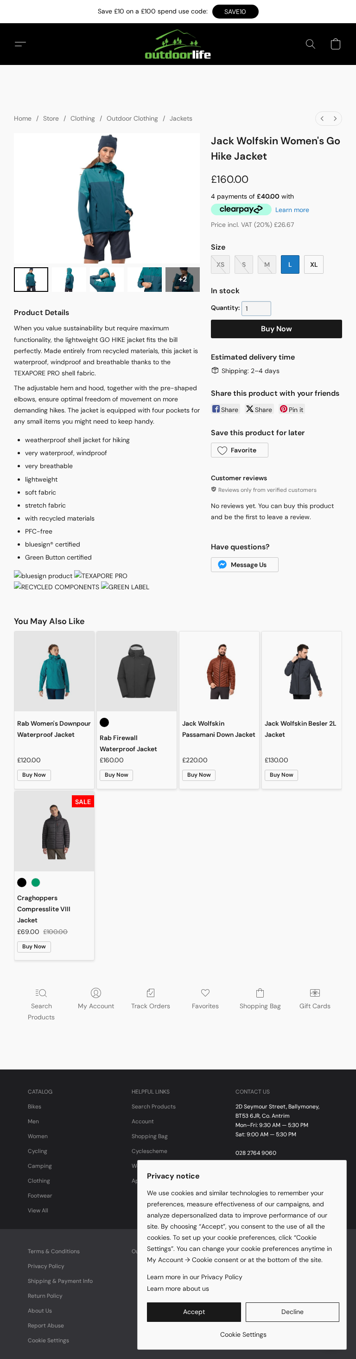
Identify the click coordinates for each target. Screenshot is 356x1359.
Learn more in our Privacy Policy (194, 1277)
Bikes (34, 1106)
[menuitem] (322, 118)
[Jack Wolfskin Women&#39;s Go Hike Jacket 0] (31, 279)
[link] (243, 1331)
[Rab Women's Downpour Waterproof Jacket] (54, 671)
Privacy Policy (46, 1266)
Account (143, 1121)
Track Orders (150, 1006)
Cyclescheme (149, 1151)
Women (38, 1136)
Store (51, 118)
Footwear (40, 1195)
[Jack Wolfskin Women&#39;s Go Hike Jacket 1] (69, 279)
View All (38, 1210)
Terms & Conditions (54, 1251)
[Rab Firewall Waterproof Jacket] (137, 671)
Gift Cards (315, 1006)
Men (33, 1121)
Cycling (37, 1151)
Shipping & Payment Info (60, 1281)
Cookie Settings (48, 1340)
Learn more (292, 210)
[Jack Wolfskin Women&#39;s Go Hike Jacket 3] (144, 279)
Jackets (181, 118)
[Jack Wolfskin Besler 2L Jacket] (302, 671)
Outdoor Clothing (132, 118)
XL (314, 264)
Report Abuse (46, 1325)
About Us (40, 1310)
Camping (40, 1166)
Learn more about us (178, 1288)
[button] (235, 12)
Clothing (82, 118)
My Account (96, 1006)
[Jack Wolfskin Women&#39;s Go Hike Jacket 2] (107, 279)
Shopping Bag (260, 1006)
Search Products (41, 1011)
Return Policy (45, 1296)
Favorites (205, 1006)
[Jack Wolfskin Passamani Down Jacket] (219, 671)
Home (23, 118)
